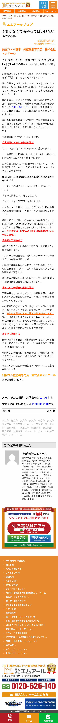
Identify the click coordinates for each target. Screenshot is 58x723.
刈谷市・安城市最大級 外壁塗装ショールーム (26, 593)
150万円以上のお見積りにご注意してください (26, 637)
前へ (5, 411)
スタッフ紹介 (12, 581)
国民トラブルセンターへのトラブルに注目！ (25, 625)
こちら (44, 397)
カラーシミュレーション (16, 649)
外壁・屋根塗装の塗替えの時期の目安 (22, 621)
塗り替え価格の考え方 (15, 601)
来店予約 (48, 721)
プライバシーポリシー (15, 589)
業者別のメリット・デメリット (19, 629)
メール (29, 721)
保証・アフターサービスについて (20, 617)
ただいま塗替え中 (14, 569)
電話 (9, 720)
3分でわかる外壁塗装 (15, 560)
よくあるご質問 (13, 573)
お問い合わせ (12, 585)
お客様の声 (11, 613)
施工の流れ (11, 645)
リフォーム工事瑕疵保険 (16, 633)
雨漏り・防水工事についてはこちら (21, 641)
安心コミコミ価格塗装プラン (18, 605)
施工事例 (10, 565)
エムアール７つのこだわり (17, 597)
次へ (49, 411)
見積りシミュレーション (16, 653)
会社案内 (10, 577)
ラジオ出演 (11, 609)
